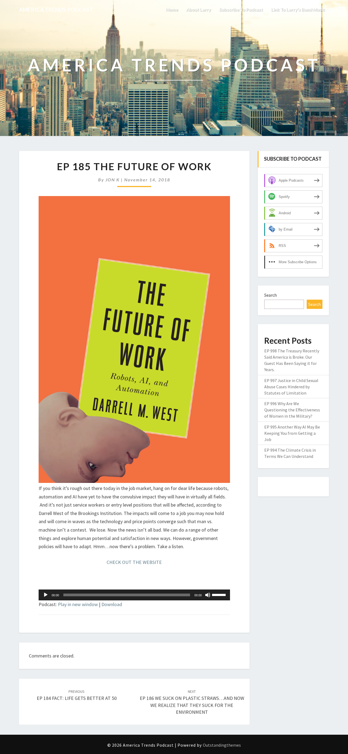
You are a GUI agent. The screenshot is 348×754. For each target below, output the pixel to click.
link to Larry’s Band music (298, 9)
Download (111, 604)
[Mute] (207, 595)
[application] (134, 594)
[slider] (219, 594)
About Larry (198, 9)
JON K (112, 179)
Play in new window (78, 604)
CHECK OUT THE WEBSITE (134, 562)
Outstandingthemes (222, 745)
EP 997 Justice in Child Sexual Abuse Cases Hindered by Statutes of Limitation (291, 387)
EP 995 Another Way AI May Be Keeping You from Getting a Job (292, 433)
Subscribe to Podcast (241, 9)
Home (172, 9)
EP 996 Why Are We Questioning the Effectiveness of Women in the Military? (292, 410)
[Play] (45, 595)
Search (270, 295)
